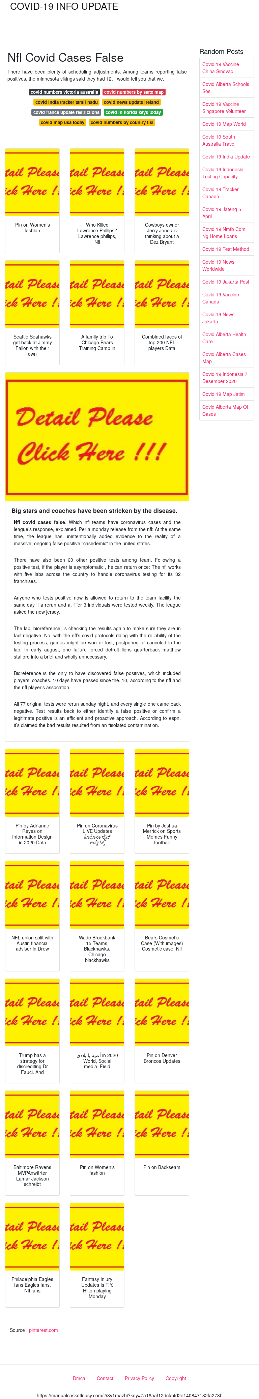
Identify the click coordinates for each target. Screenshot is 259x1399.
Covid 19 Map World (224, 123)
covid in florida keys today (133, 112)
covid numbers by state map (134, 92)
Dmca (79, 1378)
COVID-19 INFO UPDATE (64, 6)
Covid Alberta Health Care (224, 338)
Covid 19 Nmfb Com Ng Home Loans (224, 232)
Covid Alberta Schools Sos (225, 87)
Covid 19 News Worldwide (218, 265)
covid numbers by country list (122, 122)
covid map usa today (62, 122)
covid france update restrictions (66, 112)
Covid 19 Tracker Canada (220, 193)
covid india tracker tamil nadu (66, 102)
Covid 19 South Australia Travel (218, 140)
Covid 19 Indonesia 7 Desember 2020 (225, 377)
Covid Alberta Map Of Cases (225, 410)
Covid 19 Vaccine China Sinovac (220, 68)
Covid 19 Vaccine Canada (220, 298)
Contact (105, 1378)
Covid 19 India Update (226, 156)
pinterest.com (43, 1330)
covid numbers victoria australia (64, 92)
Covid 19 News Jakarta (218, 318)
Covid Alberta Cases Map (224, 358)
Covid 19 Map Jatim (223, 393)
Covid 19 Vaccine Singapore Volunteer (224, 107)
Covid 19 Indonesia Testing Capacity (222, 173)
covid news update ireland (131, 102)
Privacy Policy (139, 1378)
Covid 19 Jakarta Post (225, 281)
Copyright (176, 1378)
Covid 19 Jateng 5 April (221, 213)
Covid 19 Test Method (225, 248)
